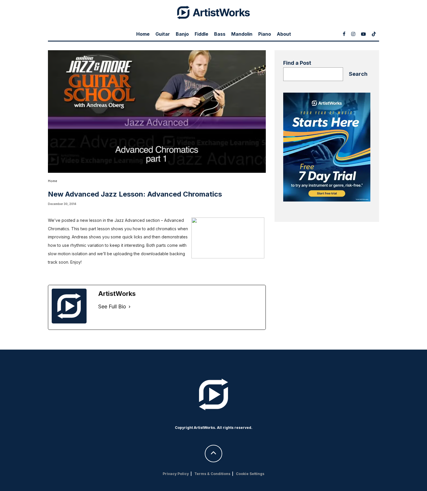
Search (358, 74)
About (284, 34)
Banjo (182, 34)
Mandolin (241, 34)
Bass (219, 34)
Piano (264, 34)
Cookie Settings (250, 474)
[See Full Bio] (129, 307)
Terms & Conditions (212, 474)
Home (143, 34)
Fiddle (201, 34)
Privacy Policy (176, 474)
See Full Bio (112, 306)
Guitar (162, 34)
